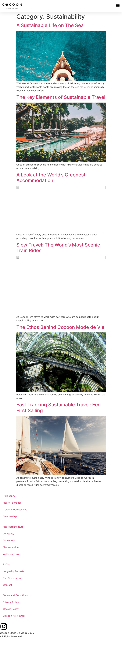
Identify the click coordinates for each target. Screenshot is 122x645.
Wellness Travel (11, 554)
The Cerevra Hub (12, 578)
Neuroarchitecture (13, 526)
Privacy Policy (11, 602)
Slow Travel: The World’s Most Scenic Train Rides (58, 247)
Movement (9, 540)
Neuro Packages (12, 502)
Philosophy (9, 495)
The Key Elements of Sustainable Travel (60, 97)
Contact (7, 584)
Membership (10, 516)
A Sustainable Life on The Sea (50, 25)
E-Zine (6, 564)
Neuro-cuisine (11, 547)
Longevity (8, 533)
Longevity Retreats (13, 571)
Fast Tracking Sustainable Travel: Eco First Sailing (58, 407)
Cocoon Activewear (14, 615)
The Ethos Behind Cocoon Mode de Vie (60, 327)
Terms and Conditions (15, 595)
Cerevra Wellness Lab (15, 509)
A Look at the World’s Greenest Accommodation (51, 177)
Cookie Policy (11, 608)
